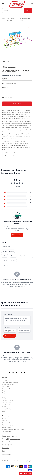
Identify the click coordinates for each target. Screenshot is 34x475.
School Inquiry (6, 427)
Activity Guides (6, 431)
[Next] (29, 40)
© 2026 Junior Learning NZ (10, 461)
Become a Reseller (7, 400)
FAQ (3, 391)
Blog (3, 393)
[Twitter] (16, 373)
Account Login (6, 454)
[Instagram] (13, 373)
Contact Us (5, 448)
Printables (5, 421)
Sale (3, 411)
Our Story (5, 380)
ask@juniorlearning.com (13, 439)
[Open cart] (32, 4)
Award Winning (6, 409)
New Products (6, 405)
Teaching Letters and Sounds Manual (13, 429)
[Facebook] (9, 373)
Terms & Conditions (8, 384)
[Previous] (5, 40)
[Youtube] (21, 373)
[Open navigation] (3, 4)
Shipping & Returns (8, 389)
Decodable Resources (8, 423)
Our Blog (4, 419)
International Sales (7, 403)
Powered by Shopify (26, 461)
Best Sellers (5, 407)
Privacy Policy (6, 387)
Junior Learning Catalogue (10, 382)
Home (3, 18)
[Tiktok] (24, 373)
